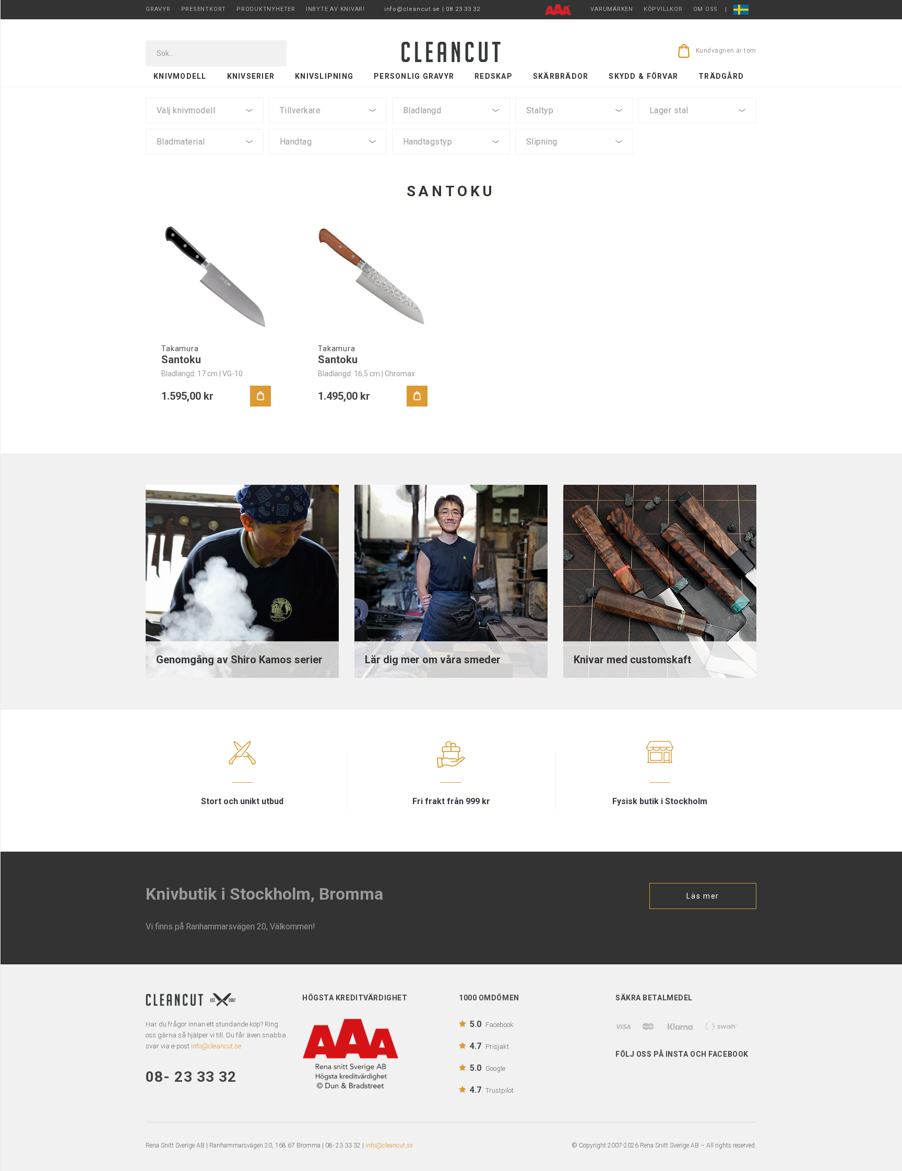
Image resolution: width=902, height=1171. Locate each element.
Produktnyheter (265, 9)
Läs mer (702, 896)
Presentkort (203, 9)
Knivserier (251, 76)
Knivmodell (180, 76)
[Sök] (271, 53)
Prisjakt (489, 1046)
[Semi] (204, 157)
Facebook (492, 1024)
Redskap (493, 76)
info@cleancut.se (388, 1145)
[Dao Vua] (327, 126)
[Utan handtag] (327, 176)
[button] (205, 110)
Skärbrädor (561, 76)
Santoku (181, 359)
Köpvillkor (663, 9)
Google (487, 1068)
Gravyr (158, 9)
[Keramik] (204, 166)
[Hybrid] (451, 157)
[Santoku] (216, 276)
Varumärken (611, 9)
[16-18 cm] (451, 126)
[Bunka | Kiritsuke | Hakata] (204, 126)
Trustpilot (492, 1090)
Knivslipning (324, 76)
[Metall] (327, 166)
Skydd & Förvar (643, 76)
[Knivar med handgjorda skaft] (659, 581)
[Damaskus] (697, 126)
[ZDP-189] (574, 126)
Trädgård (721, 76)
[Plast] (327, 157)
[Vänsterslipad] (574, 157)
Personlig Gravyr (414, 76)
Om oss (705, 9)
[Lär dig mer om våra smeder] (451, 581)
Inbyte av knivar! (335, 9)
